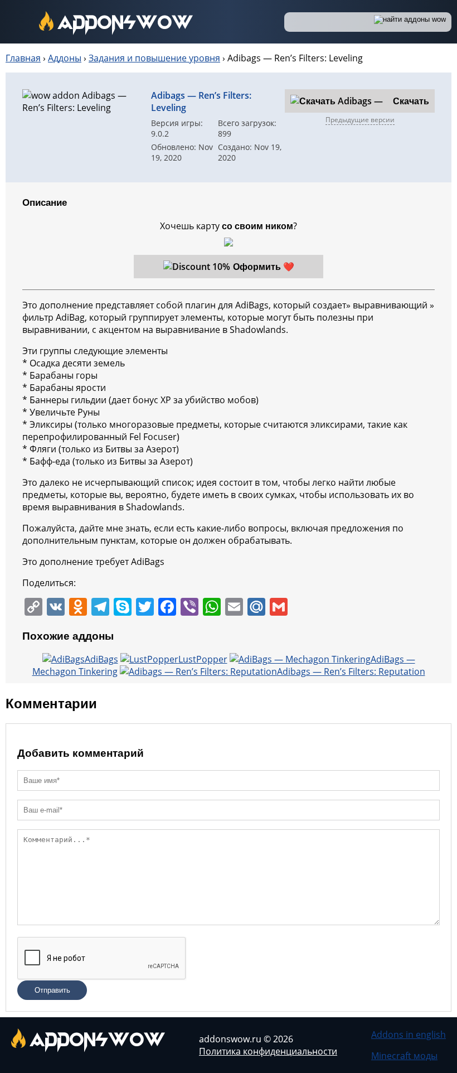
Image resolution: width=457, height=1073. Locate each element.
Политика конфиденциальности (268, 1051)
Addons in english (408, 1034)
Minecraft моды (404, 1056)
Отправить (52, 990)
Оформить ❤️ (263, 266)
